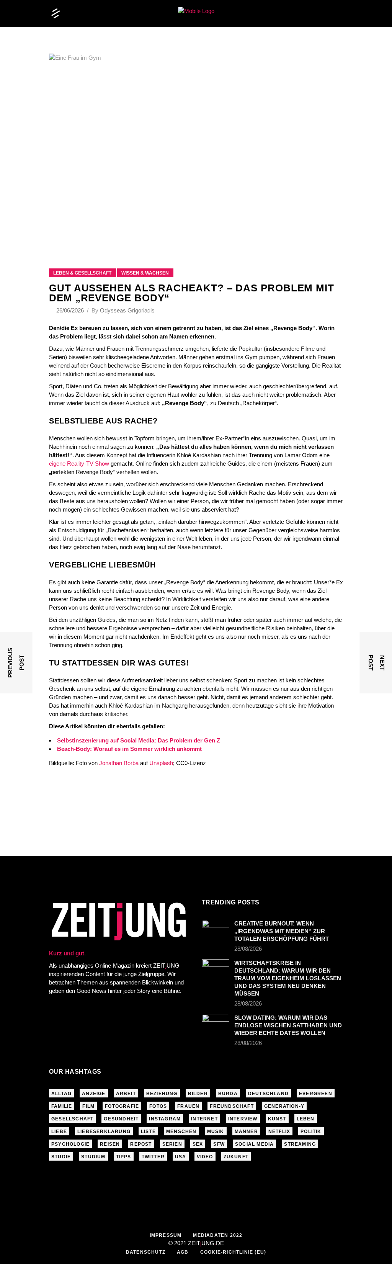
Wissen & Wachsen (145, 273)
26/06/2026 (70, 310)
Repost (141, 1144)
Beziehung (162, 1093)
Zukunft (236, 1156)
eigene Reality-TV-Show (79, 463)
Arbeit (126, 1093)
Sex (198, 1144)
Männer (246, 1131)
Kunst (277, 1119)
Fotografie (122, 1106)
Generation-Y (284, 1106)
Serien (172, 1144)
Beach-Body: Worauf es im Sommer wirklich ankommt (129, 749)
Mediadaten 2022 (217, 1235)
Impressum (166, 1235)
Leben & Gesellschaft (82, 273)
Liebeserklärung (104, 1131)
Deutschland (268, 1093)
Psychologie (70, 1144)
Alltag (61, 1093)
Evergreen (315, 1093)
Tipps (123, 1156)
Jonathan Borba (119, 763)
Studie (61, 1156)
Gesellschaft (72, 1119)
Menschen (181, 1131)
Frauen (188, 1106)
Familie (61, 1106)
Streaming (300, 1144)
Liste (148, 1131)
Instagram (165, 1119)
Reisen (110, 1144)
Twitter (153, 1156)
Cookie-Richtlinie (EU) (233, 1252)
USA (180, 1156)
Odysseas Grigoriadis (127, 310)
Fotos (158, 1106)
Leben (306, 1119)
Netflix (279, 1131)
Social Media (254, 1144)
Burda (228, 1093)
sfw (219, 1144)
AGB (183, 1252)
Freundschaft (231, 1106)
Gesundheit (121, 1119)
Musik (215, 1131)
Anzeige (93, 1093)
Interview (243, 1119)
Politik (311, 1131)
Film (88, 1106)
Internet (204, 1119)
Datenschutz (145, 1252)
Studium (93, 1156)
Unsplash (161, 763)
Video (205, 1156)
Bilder (198, 1093)
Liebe (59, 1131)
